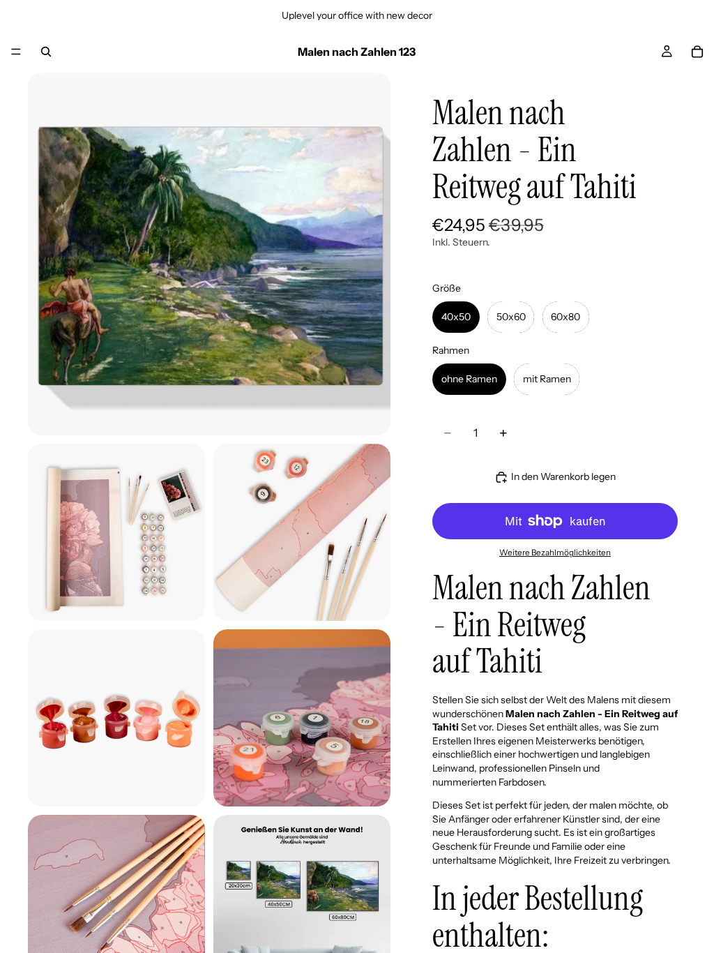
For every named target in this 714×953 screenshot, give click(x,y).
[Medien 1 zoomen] (209, 254)
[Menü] (16, 52)
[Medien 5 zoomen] (301, 717)
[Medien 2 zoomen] (116, 532)
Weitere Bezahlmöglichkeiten (555, 552)
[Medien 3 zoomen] (301, 532)
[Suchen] (46, 51)
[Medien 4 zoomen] (116, 717)
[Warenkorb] (697, 51)
